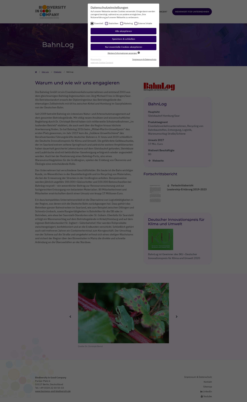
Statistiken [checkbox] (113, 23)
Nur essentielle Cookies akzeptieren (123, 46)
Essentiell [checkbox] (98, 23)
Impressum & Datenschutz (144, 59)
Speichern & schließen (123, 38)
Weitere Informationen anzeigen (122, 53)
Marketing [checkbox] (128, 23)
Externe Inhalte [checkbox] (145, 23)
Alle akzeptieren (123, 31)
